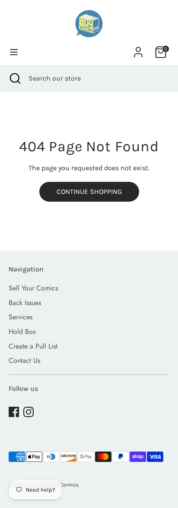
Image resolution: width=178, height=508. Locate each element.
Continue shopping (89, 191)
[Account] (138, 48)
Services (20, 317)
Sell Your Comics (33, 288)
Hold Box (22, 332)
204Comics (64, 485)
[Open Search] (14, 78)
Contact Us (24, 360)
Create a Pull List (33, 346)
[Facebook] (14, 412)
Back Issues (25, 303)
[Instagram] (28, 412)
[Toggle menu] (13, 52)
